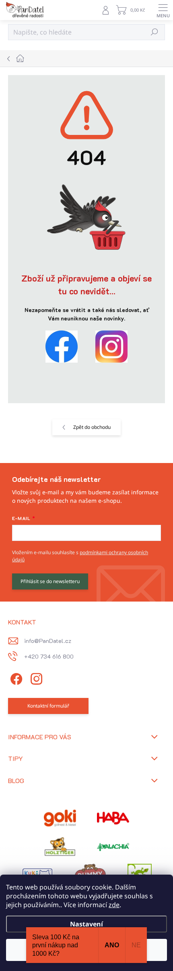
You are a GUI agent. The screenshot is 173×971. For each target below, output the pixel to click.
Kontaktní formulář (48, 705)
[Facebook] (15, 678)
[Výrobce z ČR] (113, 846)
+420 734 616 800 (49, 656)
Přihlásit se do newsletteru (50, 581)
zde (114, 904)
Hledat (154, 32)
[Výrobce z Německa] (60, 818)
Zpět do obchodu (92, 427)
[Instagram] (35, 678)
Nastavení (86, 924)
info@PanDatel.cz (47, 641)
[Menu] (163, 10)
